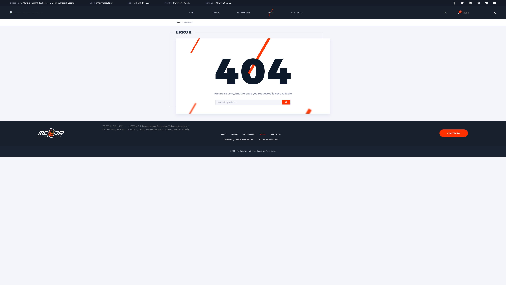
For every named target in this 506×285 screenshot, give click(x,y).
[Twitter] (462, 3)
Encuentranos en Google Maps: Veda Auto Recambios (164, 126)
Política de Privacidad (268, 139)
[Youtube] (494, 3)
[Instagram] (478, 3)
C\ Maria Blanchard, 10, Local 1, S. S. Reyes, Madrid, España (47, 2)
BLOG (270, 12)
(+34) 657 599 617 (181, 2)
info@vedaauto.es (104, 2)
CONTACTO (296, 12)
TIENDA (215, 12)
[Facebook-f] (454, 3)
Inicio (178, 22)
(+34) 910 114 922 (141, 2)
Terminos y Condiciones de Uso (238, 139)
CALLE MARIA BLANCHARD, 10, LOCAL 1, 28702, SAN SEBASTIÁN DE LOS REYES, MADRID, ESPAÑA (146, 130)
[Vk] (486, 3)
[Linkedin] (470, 3)
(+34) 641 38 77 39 (222, 2)
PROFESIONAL (243, 12)
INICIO (191, 12)
